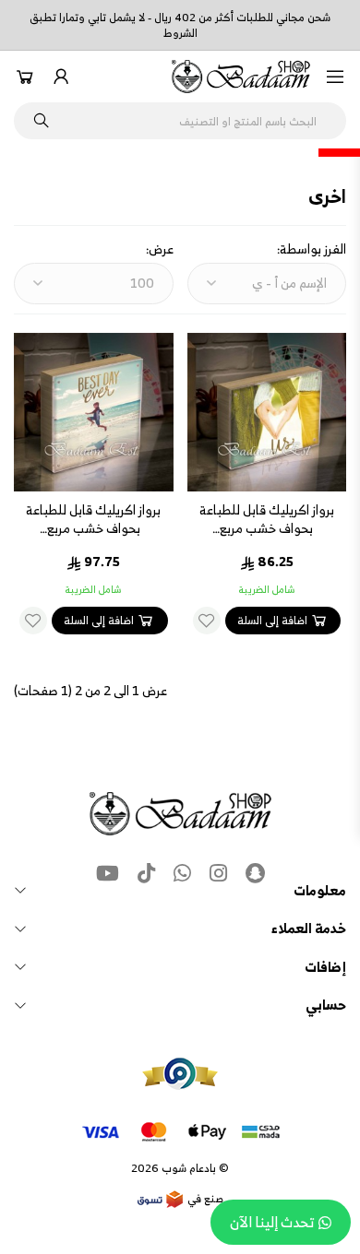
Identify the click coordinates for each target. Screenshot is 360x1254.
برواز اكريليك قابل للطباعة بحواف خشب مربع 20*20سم (93, 528)
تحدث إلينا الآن (272, 1222)
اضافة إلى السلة (272, 620)
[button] (335, 76)
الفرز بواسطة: (311, 249)
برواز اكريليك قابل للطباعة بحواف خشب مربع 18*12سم (266, 528)
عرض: (160, 249)
